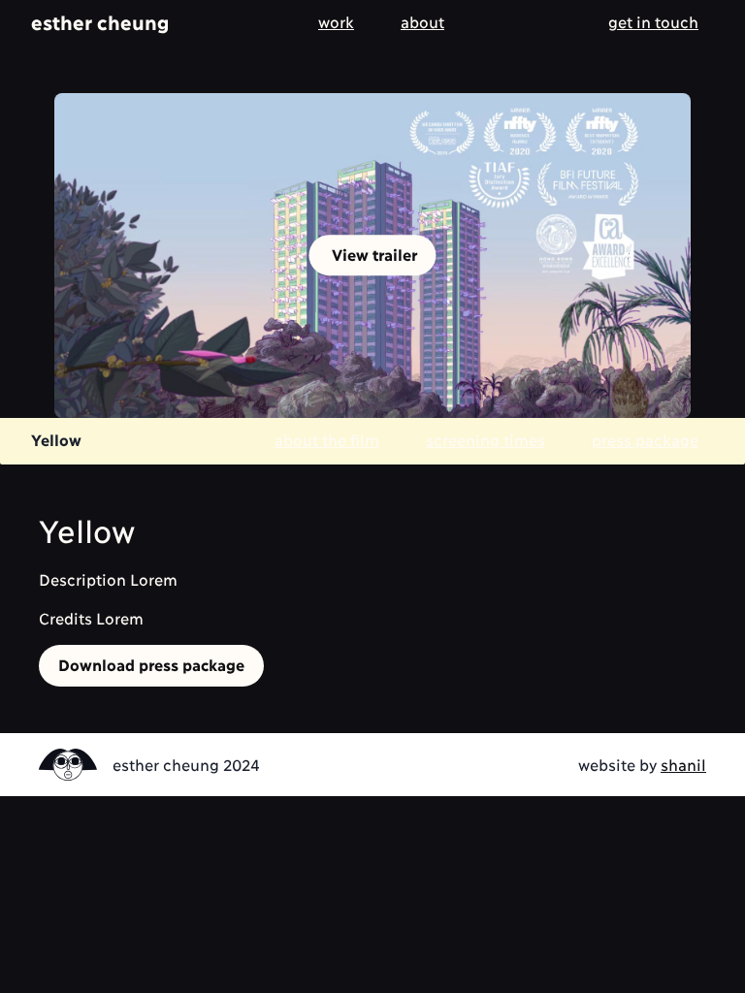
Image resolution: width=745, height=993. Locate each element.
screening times (485, 439)
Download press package (151, 664)
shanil (683, 763)
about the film (327, 439)
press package (645, 439)
